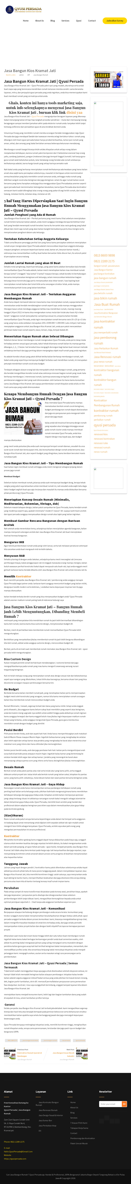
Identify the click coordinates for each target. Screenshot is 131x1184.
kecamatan (66, 1040)
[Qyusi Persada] (23, 9)
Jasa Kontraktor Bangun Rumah (103, 317)
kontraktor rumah (106, 410)
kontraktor (118, 366)
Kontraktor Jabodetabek (111, 393)
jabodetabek (114, 265)
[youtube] (117, 1121)
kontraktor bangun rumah (105, 382)
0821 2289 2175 (12, 1040)
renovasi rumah (102, 447)
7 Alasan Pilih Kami (78, 1123)
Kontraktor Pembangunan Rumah (107, 403)
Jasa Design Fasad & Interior (51, 1115)
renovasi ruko (101, 443)
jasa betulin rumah (103, 293)
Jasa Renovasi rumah (107, 357)
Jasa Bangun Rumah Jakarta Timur (104, 289)
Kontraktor (23, 576)
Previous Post (29, 1053)
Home (26, 20)
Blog (53, 20)
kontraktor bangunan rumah (106, 372)
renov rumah (100, 451)
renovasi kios (101, 434)
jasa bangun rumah (50, 1040)
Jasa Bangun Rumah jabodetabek (103, 282)
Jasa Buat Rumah (107, 304)
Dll (40, 1130)
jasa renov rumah (103, 361)
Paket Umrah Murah (79, 1143)
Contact (92, 20)
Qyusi (78, 20)
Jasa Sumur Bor (45, 1120)
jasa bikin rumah (105, 298)
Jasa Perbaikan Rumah (106, 348)
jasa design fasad (98, 309)
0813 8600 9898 (104, 255)
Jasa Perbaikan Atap (47, 1125)
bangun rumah (100, 265)
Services (65, 20)
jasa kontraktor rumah (104, 324)
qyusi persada (80, 1040)
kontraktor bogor (109, 389)
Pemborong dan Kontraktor (82, 1138)
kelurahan (109, 365)
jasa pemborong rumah (105, 340)
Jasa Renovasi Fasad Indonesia (102, 352)
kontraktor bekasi (99, 389)
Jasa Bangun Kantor (103, 269)
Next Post (63, 1053)
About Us (39, 20)
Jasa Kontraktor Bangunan (106, 312)
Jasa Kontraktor (108, 309)
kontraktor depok (99, 393)
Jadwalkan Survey (114, 20)
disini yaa (74, 112)
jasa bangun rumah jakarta (101, 286)
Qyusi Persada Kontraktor (101, 430)
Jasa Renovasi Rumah (48, 1110)
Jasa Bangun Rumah (40, 75)
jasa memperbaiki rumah (106, 332)
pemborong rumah (103, 415)
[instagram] (112, 1121)
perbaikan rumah (102, 419)
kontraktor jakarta (99, 396)
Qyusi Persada (38, 116)
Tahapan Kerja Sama (79, 1128)
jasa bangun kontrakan (30, 1040)
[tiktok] (106, 1118)
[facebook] (101, 1121)
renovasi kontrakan (104, 438)
